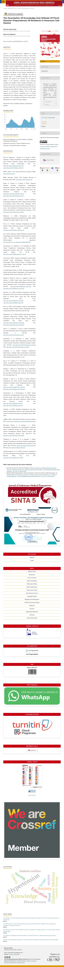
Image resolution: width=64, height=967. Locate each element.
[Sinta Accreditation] (32, 506)
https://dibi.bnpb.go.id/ (9, 173)
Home (5, 8)
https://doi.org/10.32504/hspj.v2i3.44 (13, 403)
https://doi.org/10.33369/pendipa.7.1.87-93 (14, 254)
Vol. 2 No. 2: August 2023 (22, 8)
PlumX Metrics (50, 160)
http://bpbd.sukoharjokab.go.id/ (24, 179)
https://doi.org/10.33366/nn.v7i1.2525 (13, 457)
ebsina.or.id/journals (14, 954)
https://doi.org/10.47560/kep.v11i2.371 (13, 165)
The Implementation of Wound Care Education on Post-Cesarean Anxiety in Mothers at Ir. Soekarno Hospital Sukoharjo (32, 474)
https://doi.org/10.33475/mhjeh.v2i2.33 (13, 335)
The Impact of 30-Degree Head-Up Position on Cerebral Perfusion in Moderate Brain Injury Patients (29, 935)
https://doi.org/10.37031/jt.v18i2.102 (26, 445)
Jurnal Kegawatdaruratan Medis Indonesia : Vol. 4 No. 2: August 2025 (36, 476)
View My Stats (32, 795)
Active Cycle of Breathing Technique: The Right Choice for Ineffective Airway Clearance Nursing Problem (30, 939)
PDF (43, 61)
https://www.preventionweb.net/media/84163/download (21, 421)
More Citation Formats (48, 103)
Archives (11, 8)
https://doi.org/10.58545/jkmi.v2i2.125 (17, 41)
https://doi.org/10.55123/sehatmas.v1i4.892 (24, 345)
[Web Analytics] (32, 792)
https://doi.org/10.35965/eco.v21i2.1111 (20, 286)
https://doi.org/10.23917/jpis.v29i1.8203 (13, 322)
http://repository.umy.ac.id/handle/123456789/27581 (17, 242)
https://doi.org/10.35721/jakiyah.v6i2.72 (13, 193)
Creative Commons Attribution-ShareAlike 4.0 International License (49, 146)
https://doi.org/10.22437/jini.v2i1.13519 (13, 212)
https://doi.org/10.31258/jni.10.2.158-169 (14, 387)
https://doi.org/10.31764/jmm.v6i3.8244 (13, 435)
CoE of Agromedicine (32, 654)
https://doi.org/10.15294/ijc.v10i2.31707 (13, 230)
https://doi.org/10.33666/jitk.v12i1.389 (13, 300)
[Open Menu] (3, 1)
